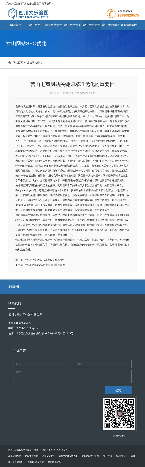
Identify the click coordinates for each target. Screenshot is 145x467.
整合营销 (107, 456)
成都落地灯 (121, 456)
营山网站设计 (53, 24)
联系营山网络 (129, 24)
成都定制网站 (14, 456)
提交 (118, 390)
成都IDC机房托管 (35, 462)
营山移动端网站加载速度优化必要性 (45, 259)
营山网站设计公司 (90, 456)
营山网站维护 (72, 24)
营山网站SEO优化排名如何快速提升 (45, 264)
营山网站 (34, 24)
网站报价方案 (31, 456)
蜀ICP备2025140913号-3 (55, 449)
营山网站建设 (110, 24)
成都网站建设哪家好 (68, 456)
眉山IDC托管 (48, 456)
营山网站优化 (91, 24)
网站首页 (15, 24)
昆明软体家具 (54, 462)
